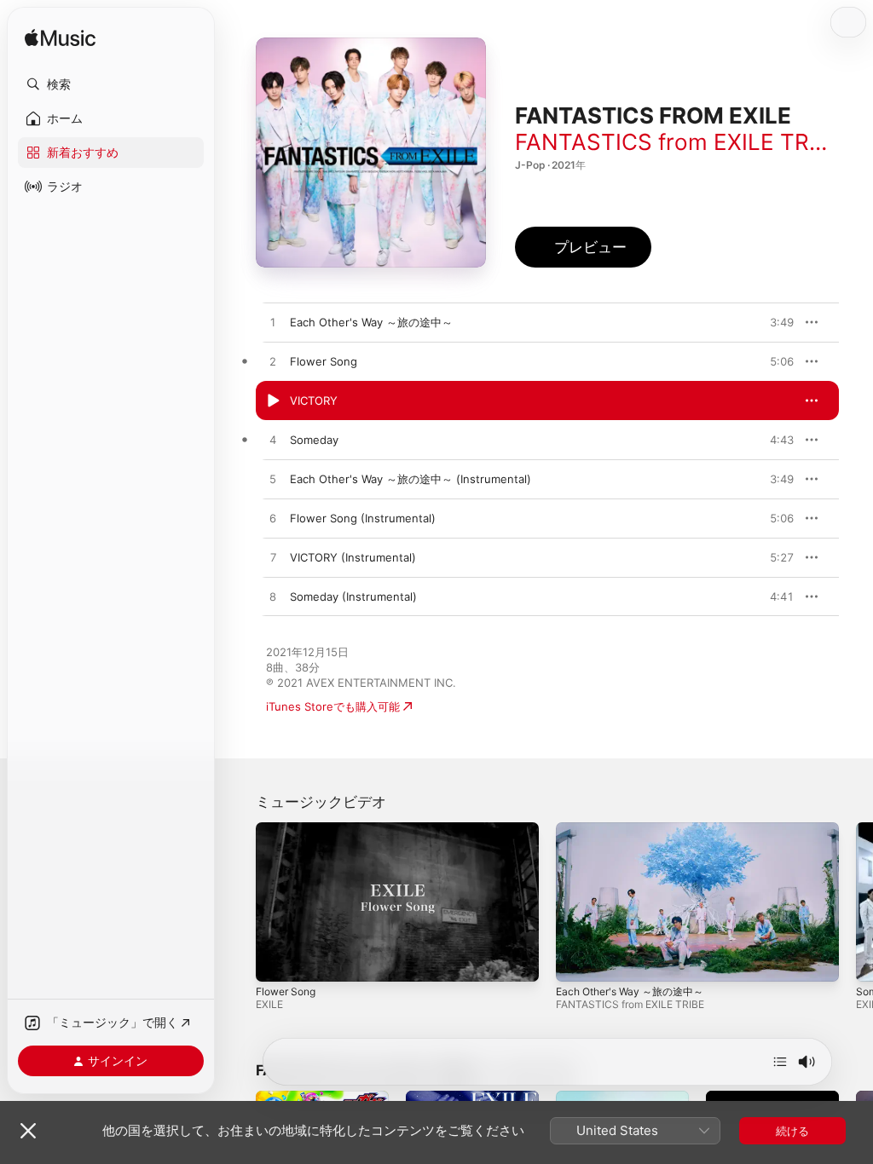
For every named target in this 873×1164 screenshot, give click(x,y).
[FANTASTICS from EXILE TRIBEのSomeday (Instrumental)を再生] (273, 597)
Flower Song (285, 991)
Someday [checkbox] (314, 440)
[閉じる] (28, 1130)
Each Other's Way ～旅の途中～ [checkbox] (371, 322)
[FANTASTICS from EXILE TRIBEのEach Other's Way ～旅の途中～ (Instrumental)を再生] (273, 479)
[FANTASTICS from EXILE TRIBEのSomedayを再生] (273, 440)
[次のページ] (856, 902)
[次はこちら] (780, 1062)
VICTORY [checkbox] (314, 400)
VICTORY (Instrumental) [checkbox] (353, 557)
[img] (60, 39)
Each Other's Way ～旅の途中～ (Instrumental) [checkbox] (410, 479)
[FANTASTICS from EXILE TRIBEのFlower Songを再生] (273, 362)
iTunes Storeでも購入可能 (333, 706)
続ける (792, 1131)
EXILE (269, 1004)
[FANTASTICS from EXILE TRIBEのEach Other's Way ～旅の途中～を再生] (273, 323)
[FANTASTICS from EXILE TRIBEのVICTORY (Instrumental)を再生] (273, 558)
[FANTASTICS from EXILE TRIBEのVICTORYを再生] (273, 401)
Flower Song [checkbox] (323, 361)
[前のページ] (239, 902)
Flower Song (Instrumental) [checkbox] (363, 518)
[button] (111, 84)
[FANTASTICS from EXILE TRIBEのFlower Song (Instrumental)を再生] (273, 519)
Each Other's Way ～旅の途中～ (629, 991)
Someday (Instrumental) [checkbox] (353, 596)
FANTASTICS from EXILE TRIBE (679, 142)
